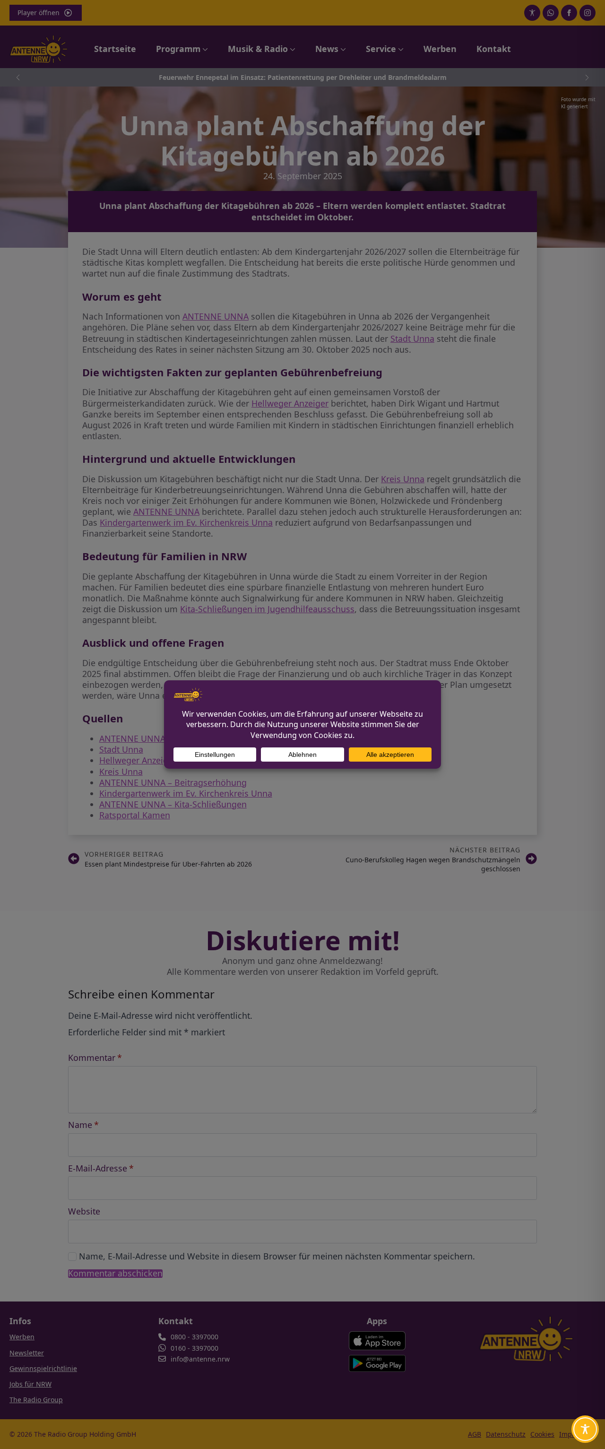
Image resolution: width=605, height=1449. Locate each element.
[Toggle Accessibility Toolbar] (585, 1429)
